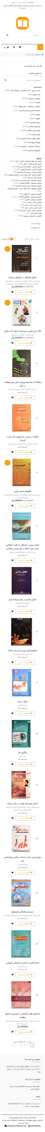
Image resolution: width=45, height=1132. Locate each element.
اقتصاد (34, 102)
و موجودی (5, 239)
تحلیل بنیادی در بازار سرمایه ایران (22, 599)
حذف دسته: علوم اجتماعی (32, 66)
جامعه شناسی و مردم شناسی (27, 110)
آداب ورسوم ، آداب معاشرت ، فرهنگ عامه (22, 90)
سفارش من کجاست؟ (28, 5)
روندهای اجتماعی (31, 126)
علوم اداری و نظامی (30, 130)
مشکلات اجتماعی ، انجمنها (27, 146)
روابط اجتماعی (32, 122)
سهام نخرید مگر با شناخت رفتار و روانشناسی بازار (22, 859)
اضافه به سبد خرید (24, 292)
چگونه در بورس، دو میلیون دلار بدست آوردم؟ (22, 438)
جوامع (35, 114)
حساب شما (39, 5)
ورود (4, 47)
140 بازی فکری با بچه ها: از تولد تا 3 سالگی (22, 331)
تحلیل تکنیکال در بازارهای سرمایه (22, 277)
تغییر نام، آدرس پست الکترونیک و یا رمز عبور (24, 1086)
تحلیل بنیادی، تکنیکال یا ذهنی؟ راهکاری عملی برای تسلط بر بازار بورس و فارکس (22, 546)
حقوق (35, 118)
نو (35, 223)
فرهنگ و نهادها (32, 142)
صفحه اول (32, 1117)
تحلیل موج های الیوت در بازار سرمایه (22, 803)
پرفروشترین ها (14, 1117)
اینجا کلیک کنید (13, 1103)
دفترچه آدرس (35, 1089)
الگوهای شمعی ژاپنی (22, 491)
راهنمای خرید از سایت (32, 1106)
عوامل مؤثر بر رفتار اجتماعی (28, 138)
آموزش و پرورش (31, 98)
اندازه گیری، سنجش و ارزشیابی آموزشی (22, 963)
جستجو (37, 54)
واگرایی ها (22, 752)
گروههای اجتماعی (31, 150)
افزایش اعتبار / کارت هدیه (12, 6)
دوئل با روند (22, 701)
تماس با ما (23, 8)
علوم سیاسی (33, 134)
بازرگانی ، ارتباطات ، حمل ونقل (26, 106)
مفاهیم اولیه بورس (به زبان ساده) (22, 650)
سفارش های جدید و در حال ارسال (18, 1066)
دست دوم (35, 227)
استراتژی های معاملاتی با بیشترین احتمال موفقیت (22, 1015)
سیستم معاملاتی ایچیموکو (22, 912)
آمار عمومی (34, 94)
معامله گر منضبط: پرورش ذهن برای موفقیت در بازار (22, 383)
